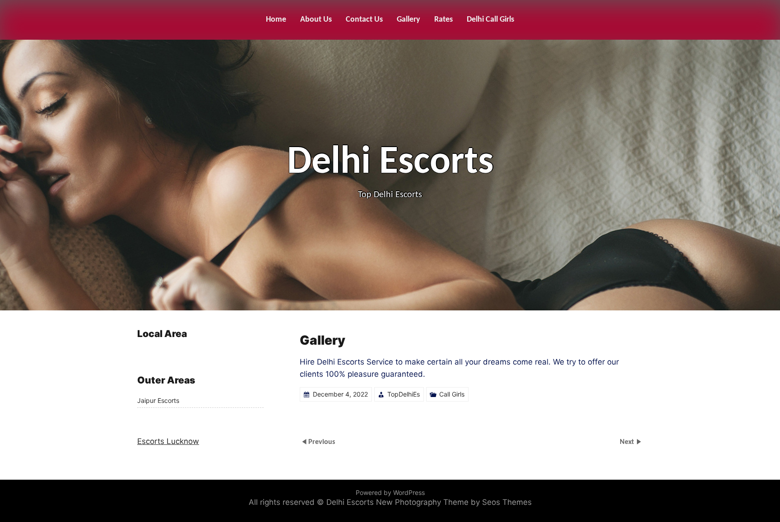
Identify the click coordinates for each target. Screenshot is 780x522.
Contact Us (364, 19)
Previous (321, 442)
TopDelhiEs (403, 394)
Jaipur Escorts (158, 400)
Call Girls (451, 394)
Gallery (408, 19)
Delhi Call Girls (490, 19)
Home (276, 19)
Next (628, 442)
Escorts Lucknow (168, 441)
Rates (443, 19)
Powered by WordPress (390, 492)
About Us (316, 19)
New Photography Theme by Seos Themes (454, 502)
